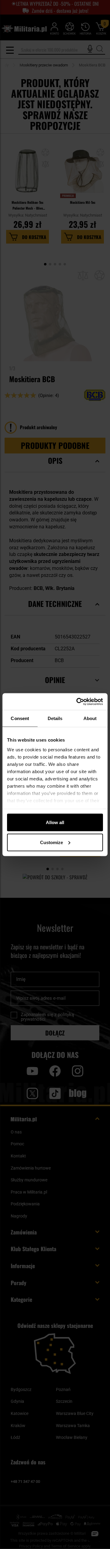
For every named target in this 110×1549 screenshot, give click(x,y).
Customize (51, 842)
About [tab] (90, 718)
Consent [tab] (20, 718)
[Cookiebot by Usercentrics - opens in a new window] (77, 701)
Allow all (55, 822)
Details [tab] (55, 718)
